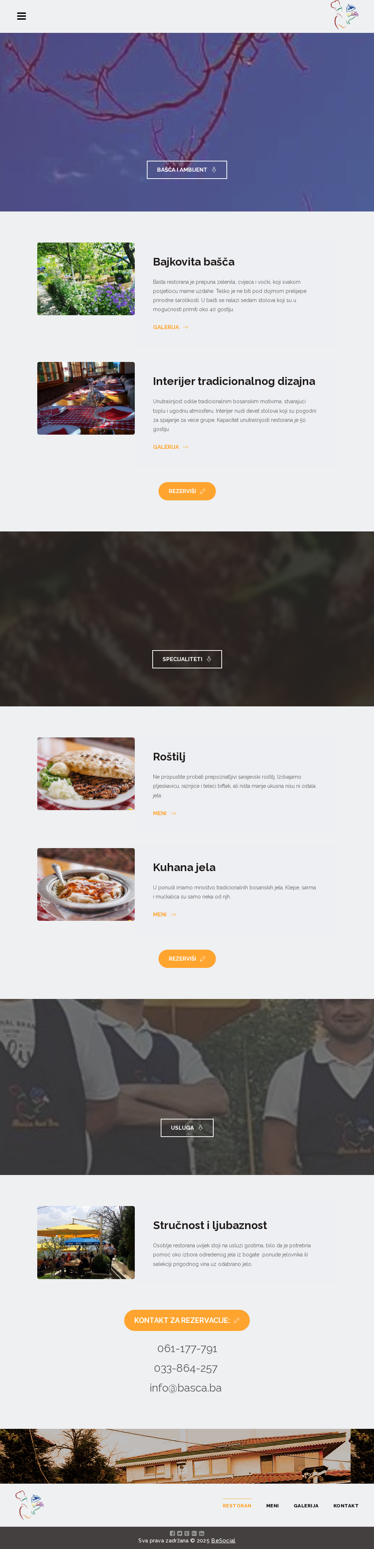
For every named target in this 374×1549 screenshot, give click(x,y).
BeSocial (223, 1540)
